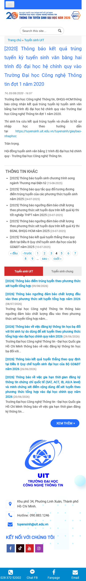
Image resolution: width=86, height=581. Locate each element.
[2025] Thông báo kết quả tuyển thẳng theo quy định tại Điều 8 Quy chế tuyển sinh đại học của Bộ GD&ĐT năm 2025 (43, 242)
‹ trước (27, 253)
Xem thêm (64, 423)
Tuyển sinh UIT (34, 40)
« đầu (14, 253)
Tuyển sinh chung (62, 271)
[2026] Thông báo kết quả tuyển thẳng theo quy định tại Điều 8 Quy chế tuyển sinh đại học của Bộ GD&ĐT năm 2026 (43, 364)
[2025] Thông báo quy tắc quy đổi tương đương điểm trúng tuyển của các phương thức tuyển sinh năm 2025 (44, 194)
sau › (45, 258)
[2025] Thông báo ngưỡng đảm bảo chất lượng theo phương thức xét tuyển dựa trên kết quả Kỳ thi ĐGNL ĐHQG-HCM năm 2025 (44, 226)
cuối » (58, 258)
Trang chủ (14, 40)
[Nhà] (43, 15)
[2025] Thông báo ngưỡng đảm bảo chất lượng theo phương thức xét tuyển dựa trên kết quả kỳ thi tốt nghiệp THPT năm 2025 (44, 210)
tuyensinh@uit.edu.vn (32, 524)
